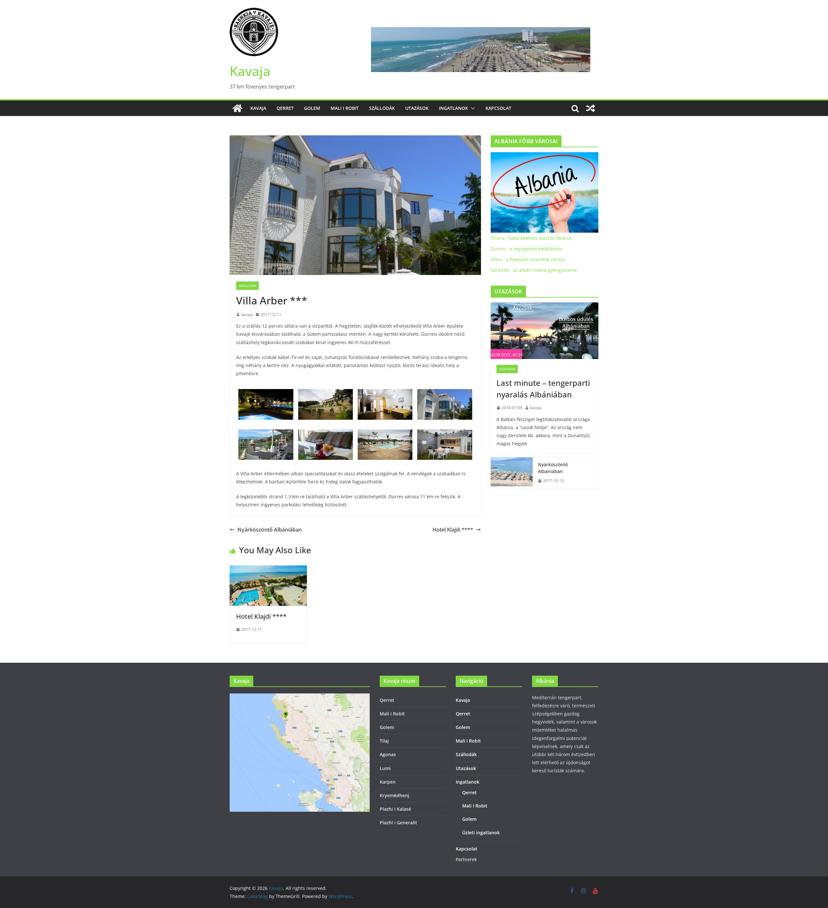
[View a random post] (590, 108)
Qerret (285, 108)
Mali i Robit (345, 108)
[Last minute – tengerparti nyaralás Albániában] (544, 330)
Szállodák (382, 108)
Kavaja (250, 71)
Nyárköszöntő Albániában (269, 529)
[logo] (544, 156)
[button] (471, 108)
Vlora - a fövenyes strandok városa (528, 259)
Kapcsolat (498, 108)
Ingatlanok (453, 108)
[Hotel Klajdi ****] (268, 570)
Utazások (417, 108)
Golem (312, 108)
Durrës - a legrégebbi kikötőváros (526, 249)
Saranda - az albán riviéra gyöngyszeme (534, 270)
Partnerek (466, 859)
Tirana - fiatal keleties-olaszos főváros (531, 238)
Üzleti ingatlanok (481, 832)
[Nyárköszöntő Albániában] (512, 472)
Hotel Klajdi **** (452, 529)
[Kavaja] (237, 108)
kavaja (247, 314)
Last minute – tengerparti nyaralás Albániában (543, 388)
